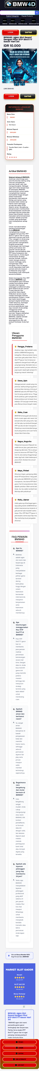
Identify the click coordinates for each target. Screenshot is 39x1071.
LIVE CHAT (21, 1064)
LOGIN (10, 32)
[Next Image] (35, 66)
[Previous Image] (3, 66)
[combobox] (17, 13)
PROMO (20, 1043)
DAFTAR (28, 32)
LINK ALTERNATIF (20, 1059)
